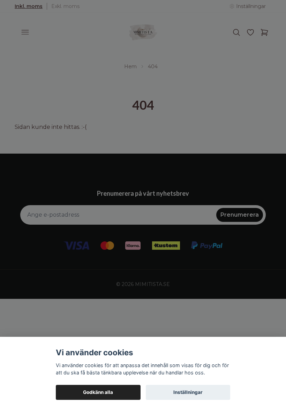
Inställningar (188, 392)
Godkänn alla (98, 392)
